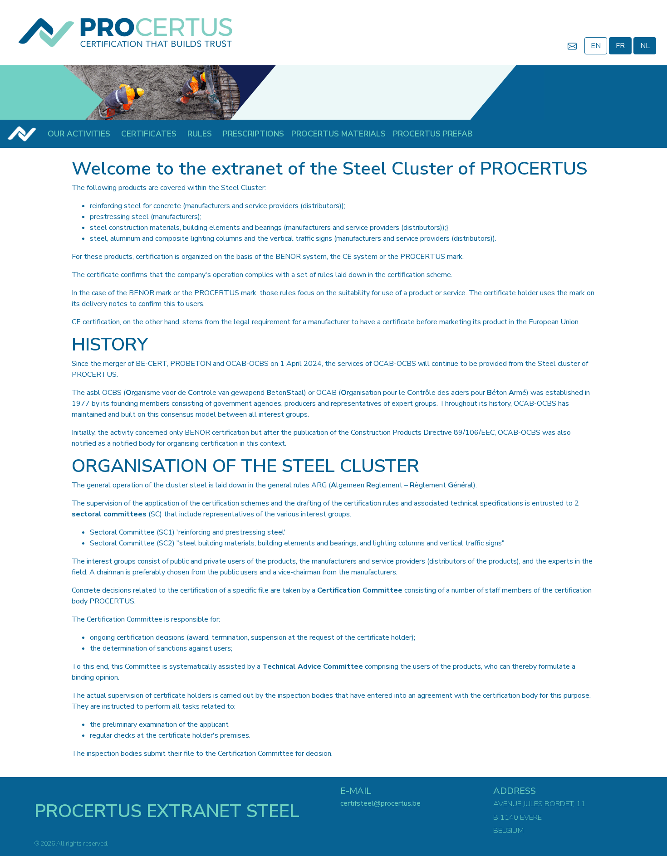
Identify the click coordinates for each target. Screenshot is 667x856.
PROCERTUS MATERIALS (338, 133)
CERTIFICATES (149, 133)
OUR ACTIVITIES (79, 133)
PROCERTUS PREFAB (433, 133)
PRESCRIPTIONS (253, 133)
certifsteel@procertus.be (380, 803)
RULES (199, 133)
